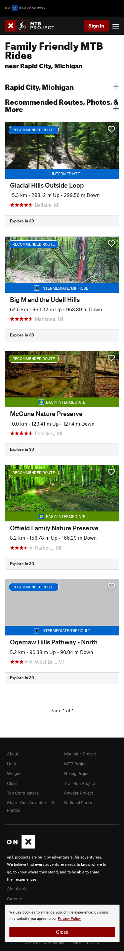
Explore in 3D (22, 220)
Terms (76, 942)
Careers (14, 898)
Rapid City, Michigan (39, 86)
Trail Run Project (79, 783)
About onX (17, 888)
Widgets (14, 773)
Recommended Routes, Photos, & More (62, 104)
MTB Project (76, 763)
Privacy (93, 942)
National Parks (78, 802)
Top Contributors (22, 793)
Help (11, 763)
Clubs (12, 783)
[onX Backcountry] (25, 8)
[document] (62, 923)
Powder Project (78, 793)
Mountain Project (80, 753)
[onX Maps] (21, 847)
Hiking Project (77, 773)
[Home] (33, 25)
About (12, 753)
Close (62, 932)
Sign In (96, 26)
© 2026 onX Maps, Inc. (45, 942)
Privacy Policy (69, 919)
